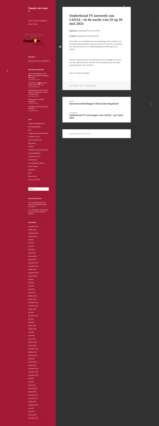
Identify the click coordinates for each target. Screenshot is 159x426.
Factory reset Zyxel (34, 180)
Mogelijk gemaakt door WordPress (80, 134)
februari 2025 (32, 256)
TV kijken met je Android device (38, 133)
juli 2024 (31, 279)
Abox (29, 130)
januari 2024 (32, 299)
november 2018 (33, 372)
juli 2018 (31, 378)
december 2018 (33, 368)
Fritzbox (31, 146)
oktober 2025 (32, 230)
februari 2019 (32, 362)
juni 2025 (31, 243)
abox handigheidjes (34, 127)
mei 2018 (31, 382)
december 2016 (33, 418)
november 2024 (33, 266)
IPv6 (29, 173)
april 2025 (31, 250)
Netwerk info (32, 176)
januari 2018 (32, 392)
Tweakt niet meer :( (38, 9)
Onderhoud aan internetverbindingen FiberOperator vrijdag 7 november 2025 (38, 92)
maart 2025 (31, 253)
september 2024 (33, 273)
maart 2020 (31, 339)
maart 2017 (31, 411)
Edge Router (32, 143)
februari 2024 (32, 296)
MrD (82, 86)
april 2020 (31, 335)
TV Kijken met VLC (34, 137)
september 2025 (33, 233)
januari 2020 (32, 345)
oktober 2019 (32, 352)
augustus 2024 (32, 276)
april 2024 (31, 289)
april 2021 (31, 322)
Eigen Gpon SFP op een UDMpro (38, 61)
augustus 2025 (32, 236)
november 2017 (33, 398)
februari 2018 (32, 388)
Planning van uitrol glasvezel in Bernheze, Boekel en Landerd (37, 204)
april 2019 (31, 359)
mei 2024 (31, 286)
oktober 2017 (32, 402)
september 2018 (33, 375)
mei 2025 (31, 246)
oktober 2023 (32, 309)
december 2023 (33, 302)
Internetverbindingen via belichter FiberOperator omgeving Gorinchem (38, 75)
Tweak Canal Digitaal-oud (36, 123)
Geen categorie (91, 86)
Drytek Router (32, 160)
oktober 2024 (32, 269)
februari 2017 (32, 415)
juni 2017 (31, 408)
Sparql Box (31, 170)
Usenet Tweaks (33, 24)
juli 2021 (31, 319)
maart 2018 (31, 385)
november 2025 (33, 226)
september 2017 (33, 405)
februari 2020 (32, 342)
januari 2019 (32, 365)
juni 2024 (31, 283)
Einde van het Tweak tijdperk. (37, 21)
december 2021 (33, 316)
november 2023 (33, 306)
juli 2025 (31, 240)
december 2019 (33, 349)
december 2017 (33, 395)
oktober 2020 (32, 329)
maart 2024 (31, 292)
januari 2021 (32, 326)
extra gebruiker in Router (36, 163)
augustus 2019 (32, 355)
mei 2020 (31, 332)
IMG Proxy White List (35, 140)
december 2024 (33, 263)
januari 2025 (32, 259)
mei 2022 (31, 312)
